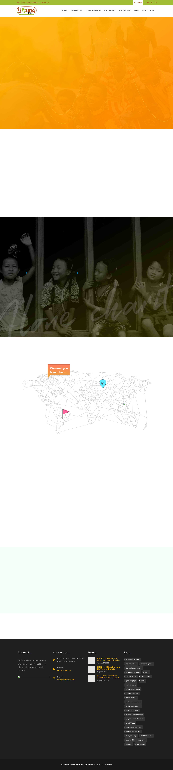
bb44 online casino (133, 672)
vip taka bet (141, 744)
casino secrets (131, 676)
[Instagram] (152, 2)
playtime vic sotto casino (135, 719)
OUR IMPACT (110, 11)
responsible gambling (133, 727)
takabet (129, 744)
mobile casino (131, 685)
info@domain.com (66, 680)
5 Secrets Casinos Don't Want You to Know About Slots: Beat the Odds (108, 678)
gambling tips (131, 681)
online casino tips (132, 693)
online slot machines (133, 702)
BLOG (136, 11)
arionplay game (146, 664)
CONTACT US (148, 11)
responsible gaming (133, 731)
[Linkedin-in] (148, 2)
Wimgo (108, 764)
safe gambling (131, 736)
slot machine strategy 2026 (135, 740)
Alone (88, 764)
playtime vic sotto (132, 710)
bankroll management (134, 668)
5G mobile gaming (132, 659)
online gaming (131, 698)
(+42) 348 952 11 (64, 670)
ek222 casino (145, 676)
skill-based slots (146, 736)
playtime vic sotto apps (134, 714)
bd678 (147, 672)
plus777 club (130, 723)
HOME (64, 11)
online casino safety (133, 689)
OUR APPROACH (93, 11)
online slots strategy (133, 706)
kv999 (143, 681)
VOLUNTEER (124, 11)
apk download (131, 664)
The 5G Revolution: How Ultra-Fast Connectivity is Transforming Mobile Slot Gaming (108, 661)
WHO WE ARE (76, 11)
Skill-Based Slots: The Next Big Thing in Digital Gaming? (108, 669)
